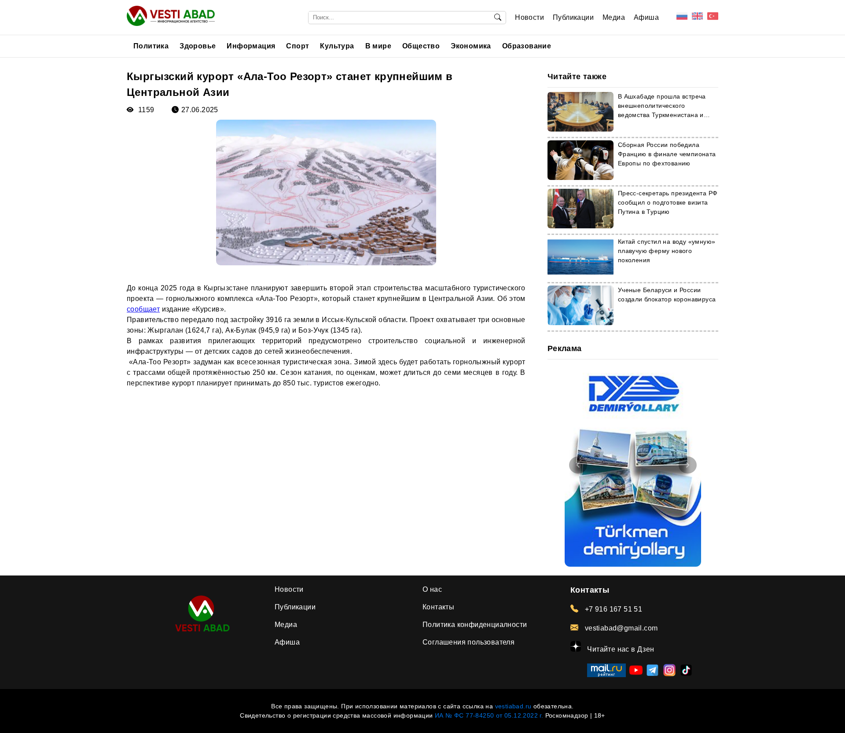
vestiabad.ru (513, 706)
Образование (526, 46)
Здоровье (198, 46)
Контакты (438, 607)
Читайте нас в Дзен (619, 649)
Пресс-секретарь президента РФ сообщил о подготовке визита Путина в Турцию (668, 202)
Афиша (646, 17)
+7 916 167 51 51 (612, 609)
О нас (432, 589)
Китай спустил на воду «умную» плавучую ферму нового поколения (667, 251)
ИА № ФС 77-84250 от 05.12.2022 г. (489, 715)
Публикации (573, 17)
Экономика (471, 46)
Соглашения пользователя (468, 642)
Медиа (614, 17)
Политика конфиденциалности (474, 624)
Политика (151, 46)
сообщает (143, 309)
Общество (421, 46)
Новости (529, 17)
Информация (251, 46)
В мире (378, 46)
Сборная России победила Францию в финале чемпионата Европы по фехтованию (667, 154)
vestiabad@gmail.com (620, 628)
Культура (337, 46)
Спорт (297, 46)
